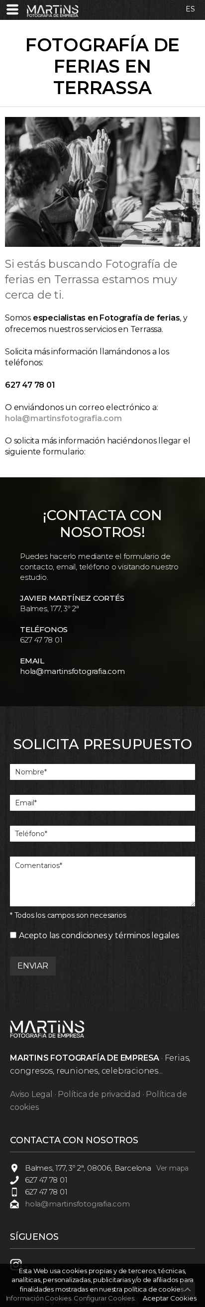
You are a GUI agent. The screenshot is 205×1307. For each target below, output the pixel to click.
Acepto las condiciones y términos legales (99, 935)
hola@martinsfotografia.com (72, 671)
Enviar (32, 966)
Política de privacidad (99, 1094)
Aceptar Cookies (169, 1298)
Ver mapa (172, 1168)
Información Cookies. (39, 1298)
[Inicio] (53, 15)
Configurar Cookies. (105, 1298)
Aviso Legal (31, 1094)
